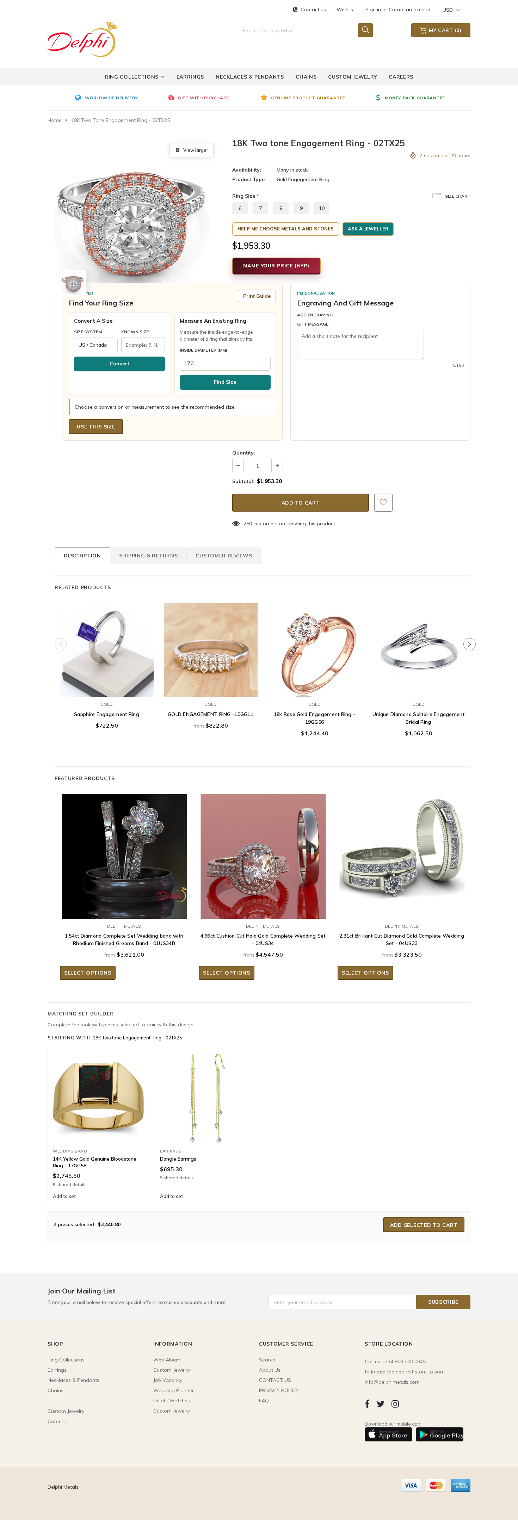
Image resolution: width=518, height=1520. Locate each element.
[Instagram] (395, 1403)
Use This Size (96, 427)
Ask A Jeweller (368, 228)
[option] (119, 98)
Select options (106, 690)
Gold (106, 704)
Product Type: (249, 179)
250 (247, 523)
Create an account (410, 9)
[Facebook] (367, 1403)
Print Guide (257, 296)
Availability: (246, 170)
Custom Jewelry (171, 1411)
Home (55, 120)
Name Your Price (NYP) (276, 265)
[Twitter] (380, 1403)
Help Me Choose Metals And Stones (286, 228)
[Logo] (82, 38)
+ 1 (129, 673)
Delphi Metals (124, 926)
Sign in (373, 9)
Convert (119, 363)
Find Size (225, 382)
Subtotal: (243, 481)
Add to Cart (314, 690)
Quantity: (243, 453)
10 (322, 208)
